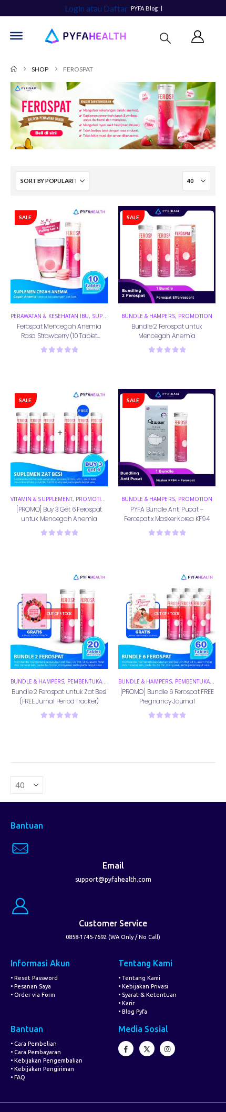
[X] (147, 1048)
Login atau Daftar (96, 8)
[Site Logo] (85, 36)
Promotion (195, 316)
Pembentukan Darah (97, 681)
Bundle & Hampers (148, 316)
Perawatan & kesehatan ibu (50, 316)
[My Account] (198, 36)
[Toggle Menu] (16, 35)
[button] (165, 37)
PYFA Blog (144, 8)
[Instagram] (167, 1048)
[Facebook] (125, 1048)
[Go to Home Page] (14, 69)
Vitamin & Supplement (42, 499)
